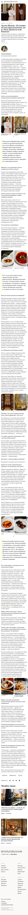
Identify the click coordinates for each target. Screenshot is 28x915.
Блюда (3, 877)
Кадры (19, 887)
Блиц (19, 873)
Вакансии (20, 883)
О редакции (4, 903)
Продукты (4, 885)
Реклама (3, 901)
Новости (20, 877)
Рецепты (3, 883)
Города (3, 872)
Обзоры (8, 843)
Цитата (20, 891)
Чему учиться (21, 868)
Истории (9, 23)
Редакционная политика (7, 904)
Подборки (4, 881)
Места (3, 843)
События (20, 885)
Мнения (20, 870)
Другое (19, 893)
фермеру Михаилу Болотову (8, 603)
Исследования (22, 889)
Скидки (20, 879)
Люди (3, 23)
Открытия (20, 881)
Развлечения (21, 872)
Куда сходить (4, 870)
